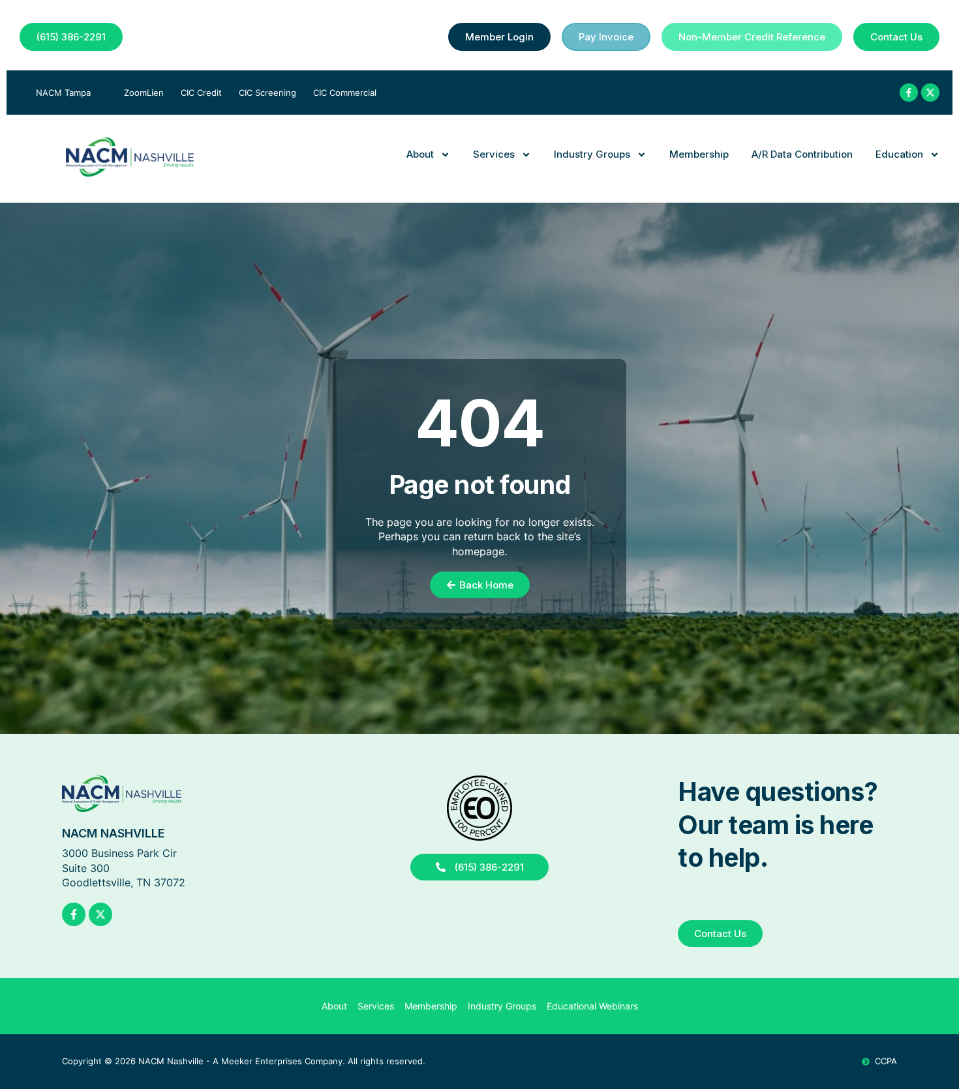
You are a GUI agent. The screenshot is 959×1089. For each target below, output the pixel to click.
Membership (699, 154)
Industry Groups (592, 154)
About (420, 154)
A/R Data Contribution (802, 154)
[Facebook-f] (909, 92)
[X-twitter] (930, 92)
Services (494, 154)
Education (899, 154)
